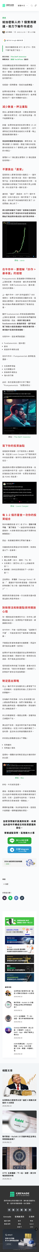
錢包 (19, 1224)
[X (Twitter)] (13, 1210)
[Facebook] (16, 898)
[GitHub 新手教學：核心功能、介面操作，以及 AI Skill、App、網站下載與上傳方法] (8, 1030)
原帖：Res (19, 777)
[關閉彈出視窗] (36, 1229)
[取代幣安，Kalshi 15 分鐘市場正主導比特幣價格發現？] (8, 1004)
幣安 (31, 1221)
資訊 (4, 18)
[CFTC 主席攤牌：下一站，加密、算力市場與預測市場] (8, 1018)
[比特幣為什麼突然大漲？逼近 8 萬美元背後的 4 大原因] (8, 993)
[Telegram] (17, 1210)
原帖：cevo (19, 260)
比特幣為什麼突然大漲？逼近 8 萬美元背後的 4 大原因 (24, 992)
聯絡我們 (7, 1224)
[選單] (36, 5)
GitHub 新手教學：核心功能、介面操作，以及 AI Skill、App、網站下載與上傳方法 (24, 1031)
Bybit (32, 1224)
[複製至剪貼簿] (22, 898)
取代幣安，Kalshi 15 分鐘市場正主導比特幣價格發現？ (23, 1004)
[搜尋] (31, 5)
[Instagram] (25, 1210)
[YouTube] (21, 1210)
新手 (19, 1221)
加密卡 (19, 1227)
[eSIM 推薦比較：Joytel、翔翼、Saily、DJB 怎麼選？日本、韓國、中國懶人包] (8, 1046)
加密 (6, 884)
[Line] (10, 898)
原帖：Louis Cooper (19, 506)
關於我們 (7, 1221)
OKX (31, 1227)
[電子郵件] (4, 898)
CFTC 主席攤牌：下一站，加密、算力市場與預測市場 (23, 1017)
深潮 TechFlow (17, 59)
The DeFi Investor (19, 56)
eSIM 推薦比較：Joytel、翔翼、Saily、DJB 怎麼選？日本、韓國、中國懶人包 (24, 1047)
